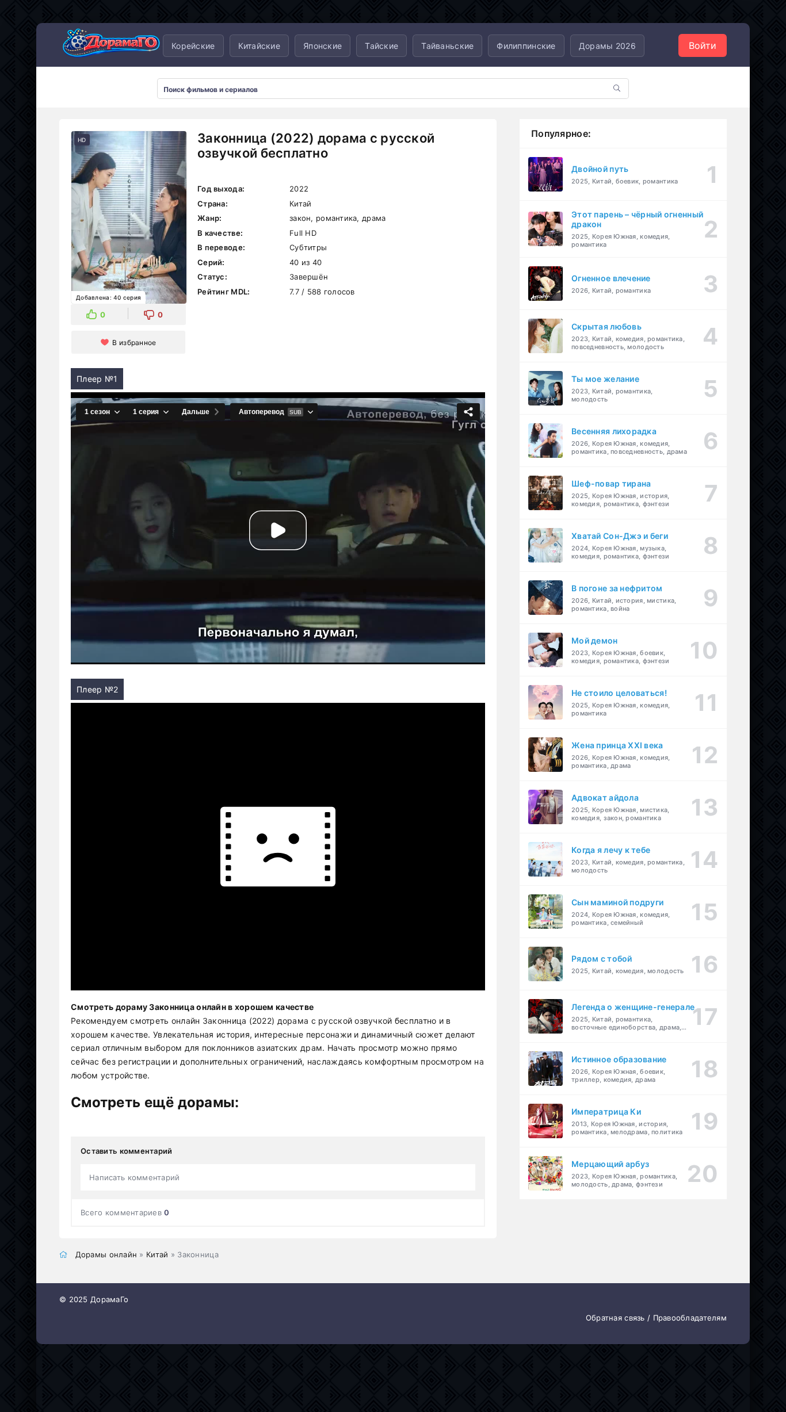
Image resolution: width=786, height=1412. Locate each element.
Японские (322, 46)
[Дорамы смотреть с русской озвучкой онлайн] (111, 45)
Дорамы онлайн (106, 1254)
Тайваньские (447, 46)
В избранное (134, 342)
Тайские (381, 46)
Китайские (259, 46)
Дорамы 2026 (607, 46)
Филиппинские (526, 46)
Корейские (193, 46)
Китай (157, 1254)
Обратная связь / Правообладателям (656, 1317)
